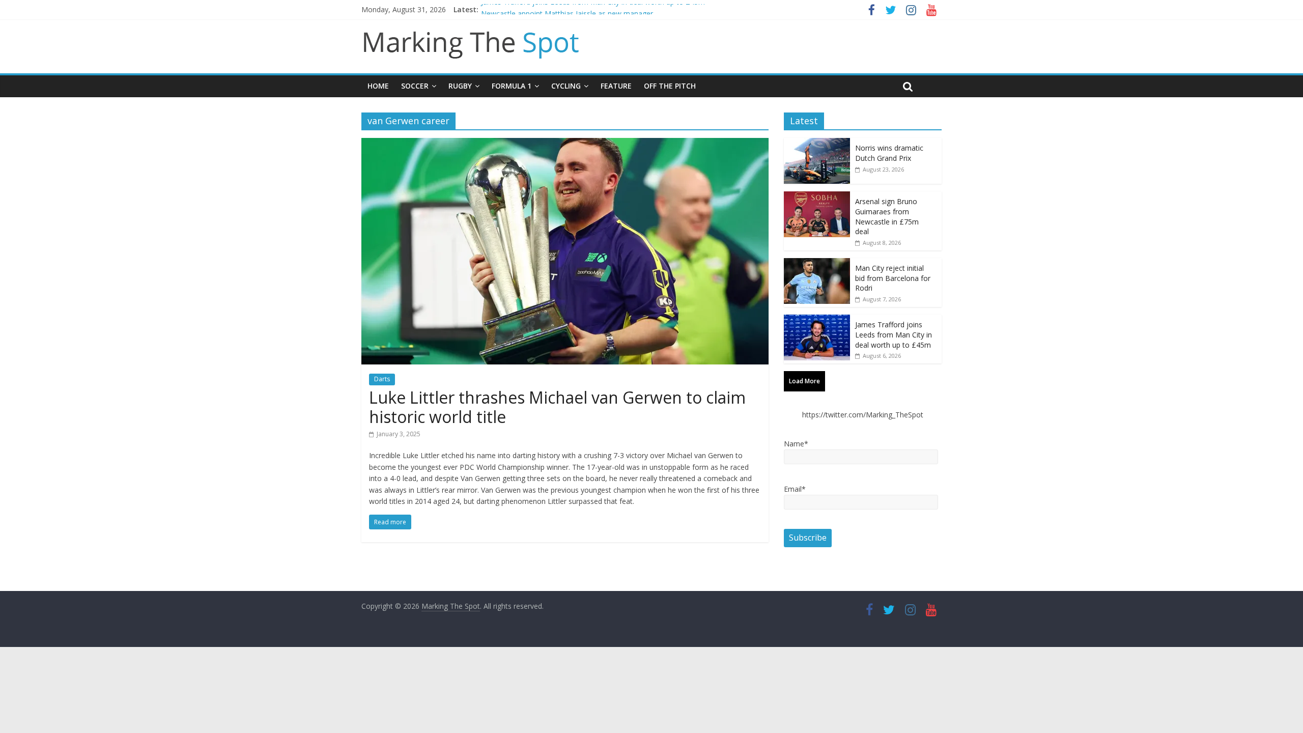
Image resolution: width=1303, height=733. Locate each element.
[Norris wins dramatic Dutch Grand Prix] (817, 143)
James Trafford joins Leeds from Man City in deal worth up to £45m (593, 9)
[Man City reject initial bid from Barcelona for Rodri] (817, 263)
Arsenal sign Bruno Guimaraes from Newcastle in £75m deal (887, 216)
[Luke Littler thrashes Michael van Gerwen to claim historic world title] (565, 144)
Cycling (566, 86)
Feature (616, 86)
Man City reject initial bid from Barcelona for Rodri (892, 278)
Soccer (415, 86)
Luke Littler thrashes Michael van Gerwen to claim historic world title (557, 407)
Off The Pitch (670, 86)
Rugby (460, 86)
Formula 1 (511, 86)
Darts (382, 379)
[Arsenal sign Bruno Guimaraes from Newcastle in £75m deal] (817, 197)
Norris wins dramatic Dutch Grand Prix (889, 153)
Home (378, 86)
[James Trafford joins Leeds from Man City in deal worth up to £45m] (817, 320)
